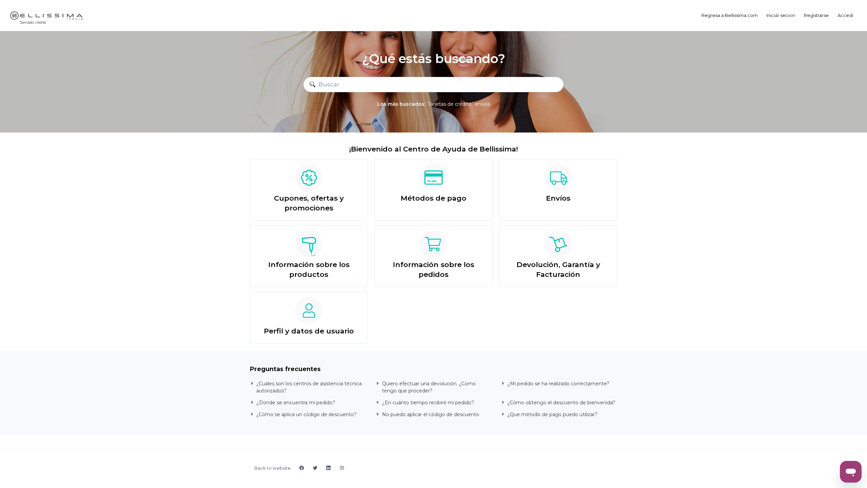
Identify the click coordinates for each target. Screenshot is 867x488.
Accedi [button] (845, 15)
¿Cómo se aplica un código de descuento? (306, 414)
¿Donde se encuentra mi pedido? (295, 403)
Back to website (272, 468)
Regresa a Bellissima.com (729, 15)
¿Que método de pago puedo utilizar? (552, 414)
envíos (482, 104)
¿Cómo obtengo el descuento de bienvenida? (561, 403)
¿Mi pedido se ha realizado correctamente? (558, 384)
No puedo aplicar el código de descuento (430, 414)
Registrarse (816, 15)
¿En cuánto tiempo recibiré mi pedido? (428, 403)
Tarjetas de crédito (449, 104)
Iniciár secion (780, 15)
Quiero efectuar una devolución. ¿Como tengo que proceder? (429, 387)
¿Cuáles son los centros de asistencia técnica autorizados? (309, 387)
